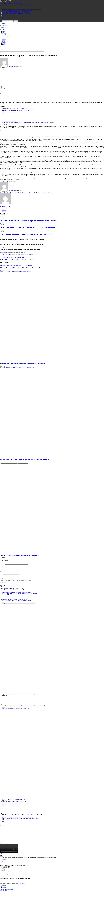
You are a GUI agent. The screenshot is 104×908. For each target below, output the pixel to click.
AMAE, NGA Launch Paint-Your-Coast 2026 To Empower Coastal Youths (20, 268)
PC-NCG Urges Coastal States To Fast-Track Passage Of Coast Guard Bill (19, 593)
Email (1, 576)
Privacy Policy (5, 874)
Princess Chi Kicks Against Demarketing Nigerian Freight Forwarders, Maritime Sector (24, 459)
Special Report (7, 36)
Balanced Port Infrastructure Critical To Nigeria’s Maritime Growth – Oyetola (17, 10)
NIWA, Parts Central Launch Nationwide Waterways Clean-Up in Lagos (16, 12)
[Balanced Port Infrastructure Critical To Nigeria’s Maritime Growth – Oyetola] (17, 817)
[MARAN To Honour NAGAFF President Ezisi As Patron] (17, 108)
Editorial (4, 33)
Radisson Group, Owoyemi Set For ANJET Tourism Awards (14, 8)
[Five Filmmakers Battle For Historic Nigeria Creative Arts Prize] (15, 599)
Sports (3, 41)
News (3, 32)
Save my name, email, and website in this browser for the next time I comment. (16, 580)
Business (4, 39)
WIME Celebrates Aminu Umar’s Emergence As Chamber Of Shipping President (22, 364)
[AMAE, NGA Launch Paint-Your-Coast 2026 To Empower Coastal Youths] (16, 265)
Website (1, 578)
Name (1, 573)
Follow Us (2, 853)
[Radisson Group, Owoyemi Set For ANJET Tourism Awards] (14, 801)
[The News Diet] (3, 25)
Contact (3, 44)
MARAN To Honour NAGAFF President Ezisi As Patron (13, 6)
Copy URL (13, 181)
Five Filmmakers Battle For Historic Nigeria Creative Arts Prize (14, 3)
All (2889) (2, 821)
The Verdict (7, 34)
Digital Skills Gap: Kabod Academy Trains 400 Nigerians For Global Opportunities (18, 4)
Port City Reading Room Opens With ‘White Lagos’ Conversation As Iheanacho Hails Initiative (20, 5)
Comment (2, 571)
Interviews (7, 35)
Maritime (4, 37)
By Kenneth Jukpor (12, 66)
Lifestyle (4, 43)
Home (3, 31)
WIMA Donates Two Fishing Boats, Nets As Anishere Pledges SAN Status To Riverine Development (21, 9)
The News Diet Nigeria (20, 883)
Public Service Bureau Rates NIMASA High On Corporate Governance (19, 555)
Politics (3, 40)
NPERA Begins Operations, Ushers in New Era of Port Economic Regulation (17, 13)
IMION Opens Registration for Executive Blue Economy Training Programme (17, 11)
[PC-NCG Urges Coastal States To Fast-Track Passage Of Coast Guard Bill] (16, 592)
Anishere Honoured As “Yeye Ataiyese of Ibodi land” (14, 590)
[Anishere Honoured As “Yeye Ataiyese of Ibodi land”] (13, 588)
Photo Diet (4, 42)
